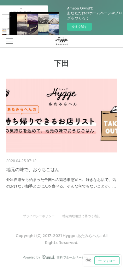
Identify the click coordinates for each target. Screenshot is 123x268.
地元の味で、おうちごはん (32, 169)
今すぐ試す (79, 26)
